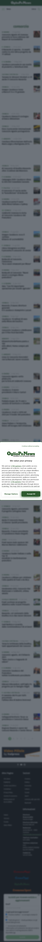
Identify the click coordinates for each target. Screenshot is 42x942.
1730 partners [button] (16, 466)
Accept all (31, 494)
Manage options (11, 494)
